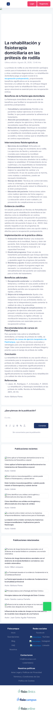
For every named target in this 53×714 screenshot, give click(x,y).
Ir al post (26, 459)
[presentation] (2, 16)
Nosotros (13, 649)
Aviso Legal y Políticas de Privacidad (26, 672)
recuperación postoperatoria (17, 78)
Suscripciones (13, 637)
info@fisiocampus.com (28, 659)
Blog (13, 641)
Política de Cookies (26, 681)
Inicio (13, 633)
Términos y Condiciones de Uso (26, 677)
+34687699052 (27, 663)
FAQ (13, 645)
